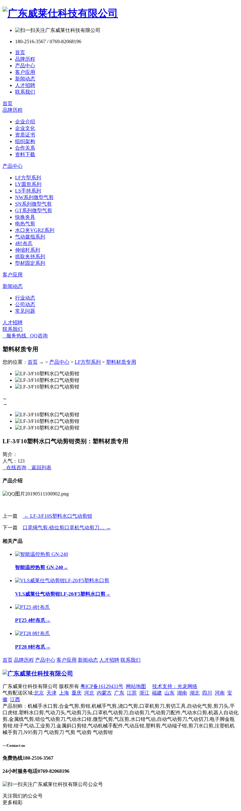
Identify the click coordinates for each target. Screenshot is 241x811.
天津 (51, 693)
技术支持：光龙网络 (174, 686)
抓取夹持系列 (30, 256)
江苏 (132, 693)
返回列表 (39, 467)
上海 (64, 693)
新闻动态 (25, 78)
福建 (157, 693)
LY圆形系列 (28, 184)
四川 (207, 693)
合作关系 (25, 148)
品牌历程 (25, 59)
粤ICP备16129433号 (101, 686)
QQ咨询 (37, 335)
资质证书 (25, 134)
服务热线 (14, 335)
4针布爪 (24, 243)
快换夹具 (25, 217)
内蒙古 (104, 693)
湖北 (195, 693)
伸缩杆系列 (27, 250)
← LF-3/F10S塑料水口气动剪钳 (57, 516)
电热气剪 (25, 223)
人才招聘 (25, 85)
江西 (15, 699)
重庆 (77, 693)
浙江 (144, 693)
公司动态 (25, 304)
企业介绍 (25, 121)
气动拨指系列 (30, 236)
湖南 (182, 693)
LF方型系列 (28, 177)
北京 (39, 693)
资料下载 (25, 154)
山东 (169, 693)
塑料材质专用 (121, 362)
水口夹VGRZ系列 (34, 230)
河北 (89, 693)
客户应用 (25, 72)
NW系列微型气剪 (34, 197)
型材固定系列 (30, 263)
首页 (20, 52)
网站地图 (136, 686)
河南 (220, 693)
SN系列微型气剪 (33, 204)
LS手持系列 (28, 190)
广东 (119, 693)
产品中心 (25, 65)
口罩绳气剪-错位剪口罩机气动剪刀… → (67, 527)
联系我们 (25, 92)
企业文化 (25, 128)
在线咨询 (14, 467)
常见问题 (25, 311)
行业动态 (25, 297)
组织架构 (25, 141)
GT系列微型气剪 (33, 210)
